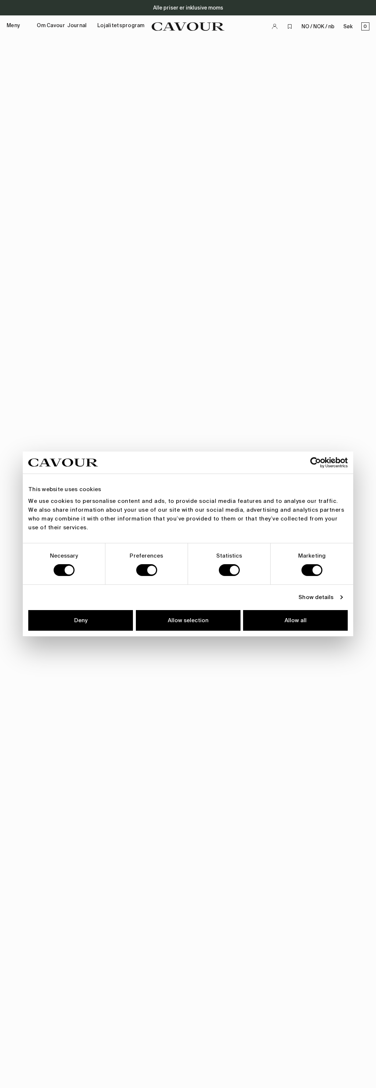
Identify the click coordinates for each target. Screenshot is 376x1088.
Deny (80, 620)
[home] (188, 26)
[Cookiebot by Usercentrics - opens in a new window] (315, 462)
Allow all (296, 620)
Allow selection (188, 620)
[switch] (146, 570)
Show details (316, 597)
